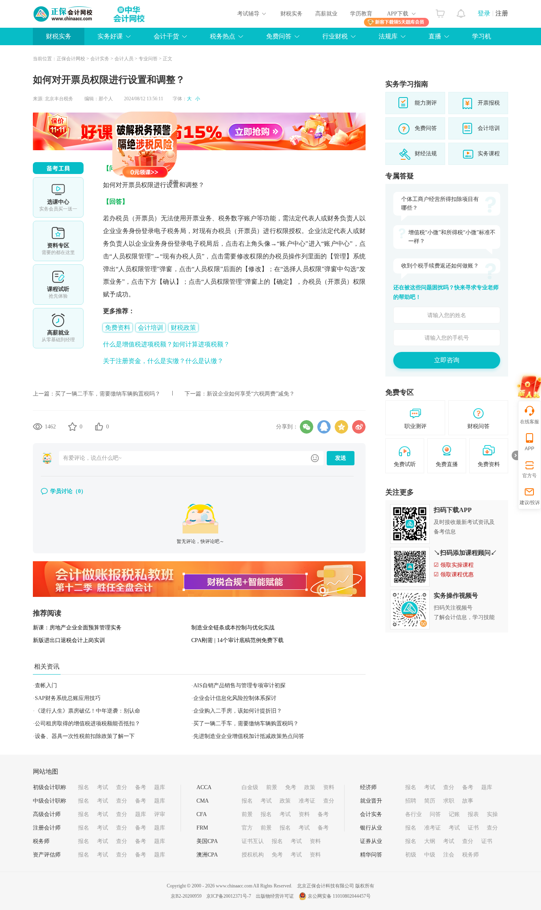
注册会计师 (47, 828)
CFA (201, 814)
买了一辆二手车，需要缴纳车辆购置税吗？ (107, 394)
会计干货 (166, 36)
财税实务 (291, 14)
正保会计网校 (71, 58)
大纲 (429, 841)
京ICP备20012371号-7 (228, 896)
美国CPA (207, 841)
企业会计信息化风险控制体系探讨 (234, 698)
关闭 (193, 202)
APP (529, 448)
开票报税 (489, 103)
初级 (410, 855)
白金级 (250, 787)
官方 (247, 828)
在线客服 (529, 421)
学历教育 (361, 14)
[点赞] (99, 426)
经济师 (368, 787)
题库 (159, 787)
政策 (309, 787)
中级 (429, 855)
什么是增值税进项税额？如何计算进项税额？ (166, 344)
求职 (448, 801)
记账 (454, 814)
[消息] (461, 11)
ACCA (203, 787)
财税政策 (183, 327)
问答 (435, 814)
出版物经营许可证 (275, 896)
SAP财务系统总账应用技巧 (68, 698)
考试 (102, 787)
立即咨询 (446, 360)
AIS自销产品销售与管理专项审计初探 (239, 685)
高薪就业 (326, 14)
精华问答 (371, 855)
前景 (271, 787)
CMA (202, 801)
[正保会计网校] (63, 14)
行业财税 (335, 36)
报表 (473, 814)
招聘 (410, 801)
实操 (492, 814)
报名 (83, 787)
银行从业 (371, 828)
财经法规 (426, 154)
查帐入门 (46, 685)
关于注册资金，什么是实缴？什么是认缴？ (163, 361)
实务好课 (110, 36)
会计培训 (150, 327)
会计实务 (99, 58)
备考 (140, 787)
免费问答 (278, 36)
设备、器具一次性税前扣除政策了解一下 (85, 736)
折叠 (515, 455)
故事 (467, 801)
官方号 (529, 475)
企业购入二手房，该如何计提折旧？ (237, 711)
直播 (435, 36)
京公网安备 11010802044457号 (339, 896)
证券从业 (371, 841)
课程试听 (58, 284)
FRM (202, 828)
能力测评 (426, 103)
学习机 (481, 36)
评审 (159, 814)
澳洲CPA (207, 855)
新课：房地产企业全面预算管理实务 (77, 628)
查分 (121, 787)
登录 (484, 13)
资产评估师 (47, 855)
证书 (473, 828)
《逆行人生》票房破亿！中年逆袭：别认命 (87, 711)
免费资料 (117, 327)
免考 (290, 787)
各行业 (413, 814)
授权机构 (253, 855)
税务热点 (222, 36)
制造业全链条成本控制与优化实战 (232, 628)
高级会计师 (47, 814)
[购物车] (440, 11)
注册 (501, 13)
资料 (328, 787)
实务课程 (489, 154)
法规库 (388, 36)
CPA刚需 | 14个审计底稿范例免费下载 (237, 640)
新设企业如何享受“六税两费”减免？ (251, 394)
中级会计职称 (49, 801)
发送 (340, 458)
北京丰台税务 (59, 98)
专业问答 (148, 58)
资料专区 (58, 241)
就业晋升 (371, 801)
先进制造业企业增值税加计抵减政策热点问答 (248, 736)
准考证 (307, 801)
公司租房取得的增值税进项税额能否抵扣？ (87, 723)
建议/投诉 (530, 502)
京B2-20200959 (186, 896)
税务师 (41, 841)
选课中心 (58, 197)
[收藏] (72, 426)
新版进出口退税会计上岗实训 (69, 640)
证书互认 (253, 841)
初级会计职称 (49, 787)
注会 (448, 855)
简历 (429, 801)
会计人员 (123, 58)
